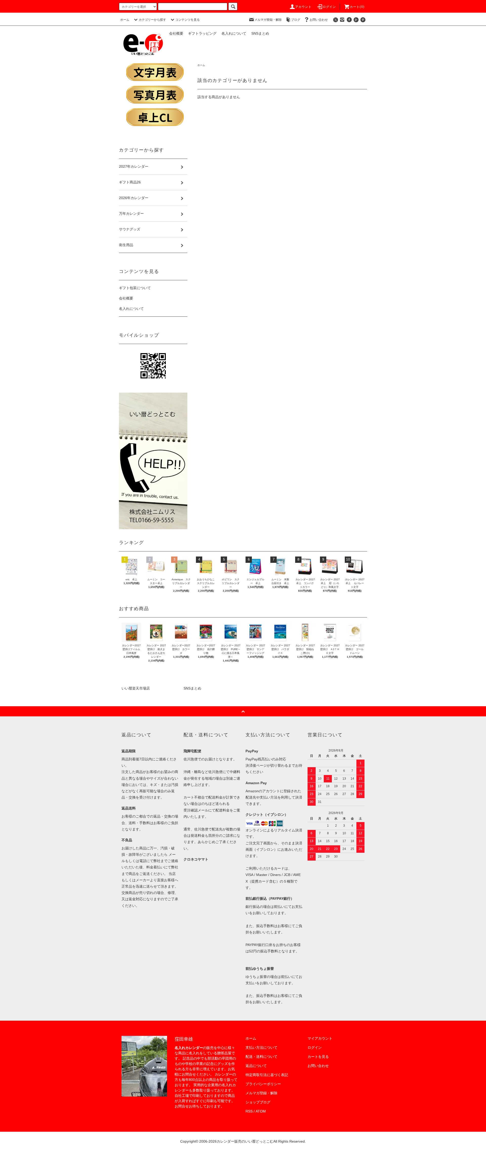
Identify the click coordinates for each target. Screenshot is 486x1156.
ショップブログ (258, 1102)
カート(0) (357, 7)
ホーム (124, 20)
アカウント (303, 7)
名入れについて (233, 33)
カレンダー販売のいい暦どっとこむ (245, 1141)
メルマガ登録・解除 (268, 20)
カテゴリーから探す (152, 20)
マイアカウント (320, 1038)
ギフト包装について (135, 288)
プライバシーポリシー (263, 1084)
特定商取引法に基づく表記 (267, 1075)
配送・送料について (261, 1057)
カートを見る (318, 1057)
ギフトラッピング (202, 33)
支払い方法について (261, 1047)
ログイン (329, 7)
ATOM (261, 1111)
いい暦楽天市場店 (136, 688)
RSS (249, 1111)
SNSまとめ (260, 33)
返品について (256, 1066)
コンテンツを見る (187, 20)
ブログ (295, 20)
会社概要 (176, 33)
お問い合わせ (319, 20)
